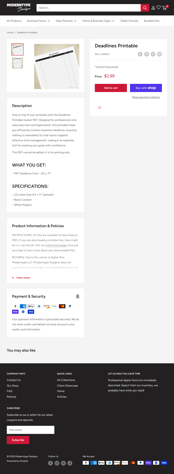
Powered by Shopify (17, 461)
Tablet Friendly (129, 20)
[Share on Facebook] (140, 54)
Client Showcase (67, 385)
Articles (61, 396)
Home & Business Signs (96, 20)
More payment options (146, 97)
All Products (14, 20)
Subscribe (18, 440)
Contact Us (14, 380)
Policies (11, 396)
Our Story (12, 385)
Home (10, 32)
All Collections (66, 380)
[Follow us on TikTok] (69, 463)
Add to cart (111, 87)
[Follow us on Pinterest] (63, 463)
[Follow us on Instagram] (57, 463)
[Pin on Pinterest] (146, 54)
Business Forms (36, 20)
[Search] (145, 8)
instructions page (56, 245)
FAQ (9, 391)
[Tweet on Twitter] (153, 54)
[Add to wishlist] (99, 107)
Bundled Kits (151, 20)
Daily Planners (64, 20)
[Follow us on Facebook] (50, 463)
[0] (164, 8)
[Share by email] (159, 54)
